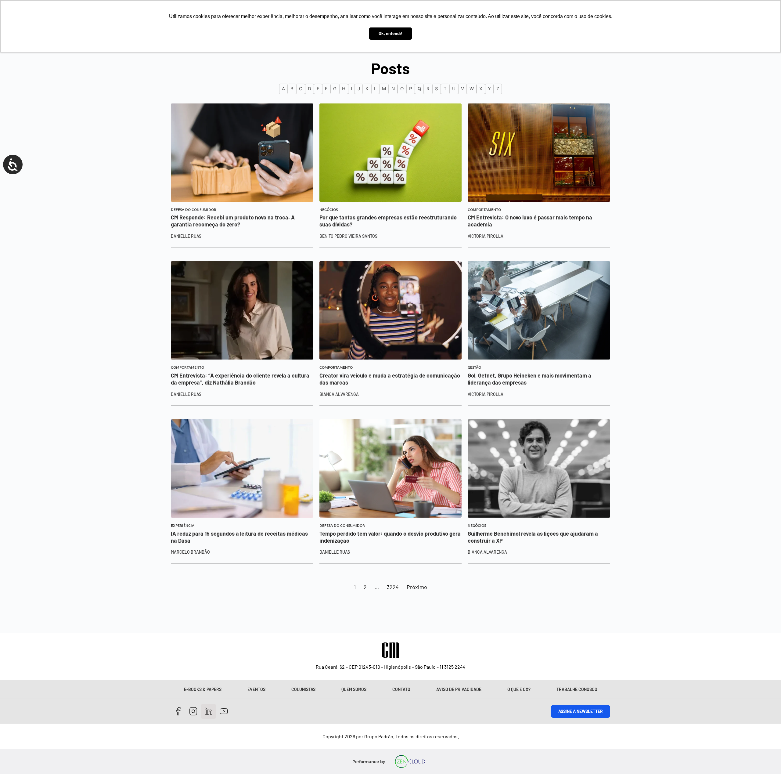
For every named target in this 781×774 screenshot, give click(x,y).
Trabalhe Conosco (576, 689)
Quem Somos (353, 689)
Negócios (328, 209)
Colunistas (303, 689)
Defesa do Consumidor (193, 209)
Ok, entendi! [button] (390, 33)
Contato (401, 689)
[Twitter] (208, 711)
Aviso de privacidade (458, 689)
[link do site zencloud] (410, 761)
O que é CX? (519, 689)
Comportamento (484, 209)
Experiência (182, 525)
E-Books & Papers (202, 689)
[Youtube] (223, 711)
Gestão (474, 367)
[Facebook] (178, 711)
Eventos (256, 689)
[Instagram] (193, 711)
